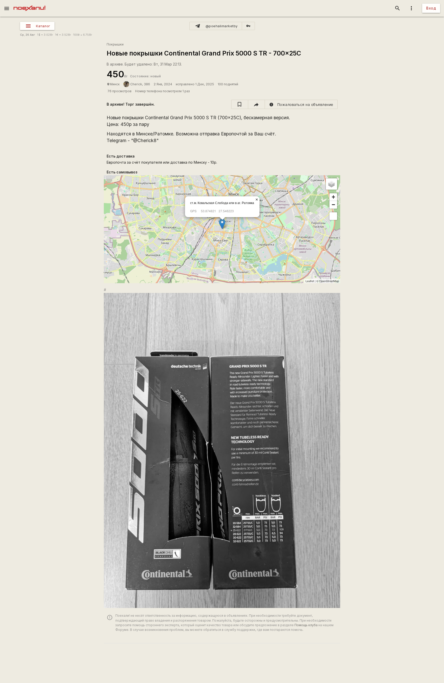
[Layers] (331, 184)
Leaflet (310, 281)
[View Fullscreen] (333, 216)
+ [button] (333, 197)
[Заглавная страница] (29, 3)
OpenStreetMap (329, 281)
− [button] (333, 204)
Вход (431, 8)
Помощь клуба (306, 625)
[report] (301, 104)
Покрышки (115, 44)
